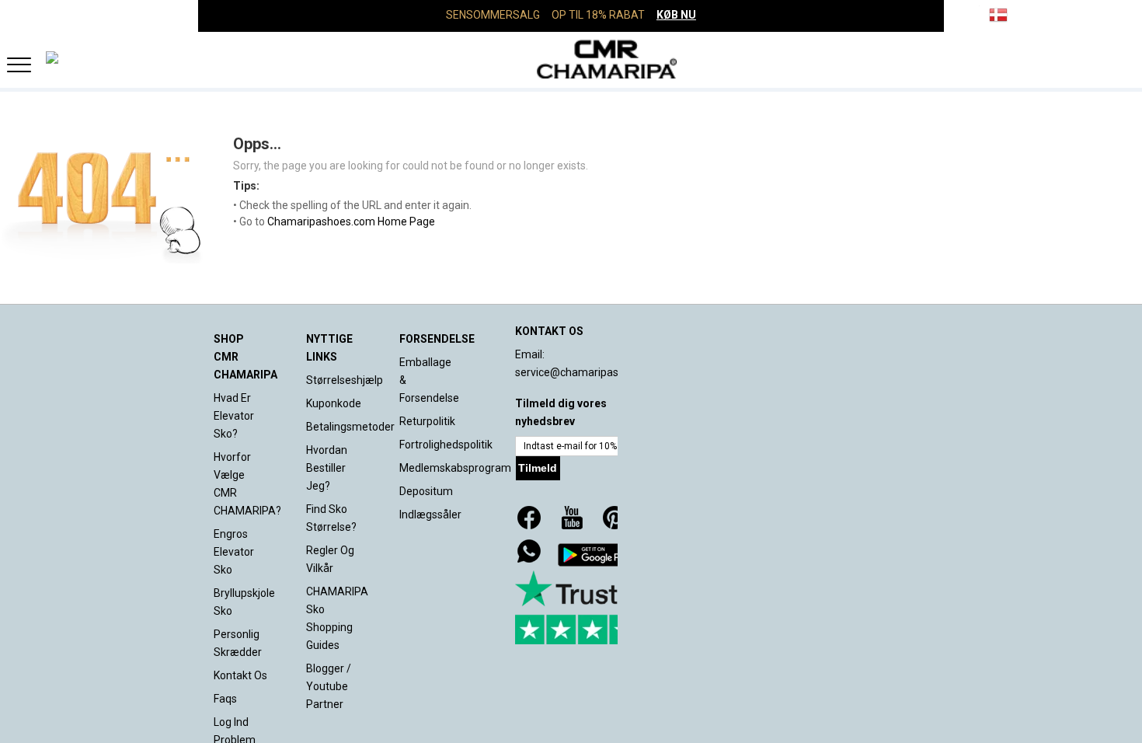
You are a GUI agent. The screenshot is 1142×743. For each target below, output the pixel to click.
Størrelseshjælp (344, 380)
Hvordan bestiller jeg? (326, 468)
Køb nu (676, 15)
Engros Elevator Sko (234, 552)
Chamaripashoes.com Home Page (351, 221)
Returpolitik (427, 421)
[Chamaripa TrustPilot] (592, 607)
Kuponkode (333, 403)
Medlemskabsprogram (455, 468)
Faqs (225, 698)
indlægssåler (430, 514)
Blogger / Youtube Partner (328, 686)
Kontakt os (240, 675)
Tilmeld (537, 468)
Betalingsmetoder (350, 426)
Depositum (426, 491)
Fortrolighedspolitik (446, 444)
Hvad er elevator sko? (234, 416)
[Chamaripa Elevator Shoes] (571, 59)
